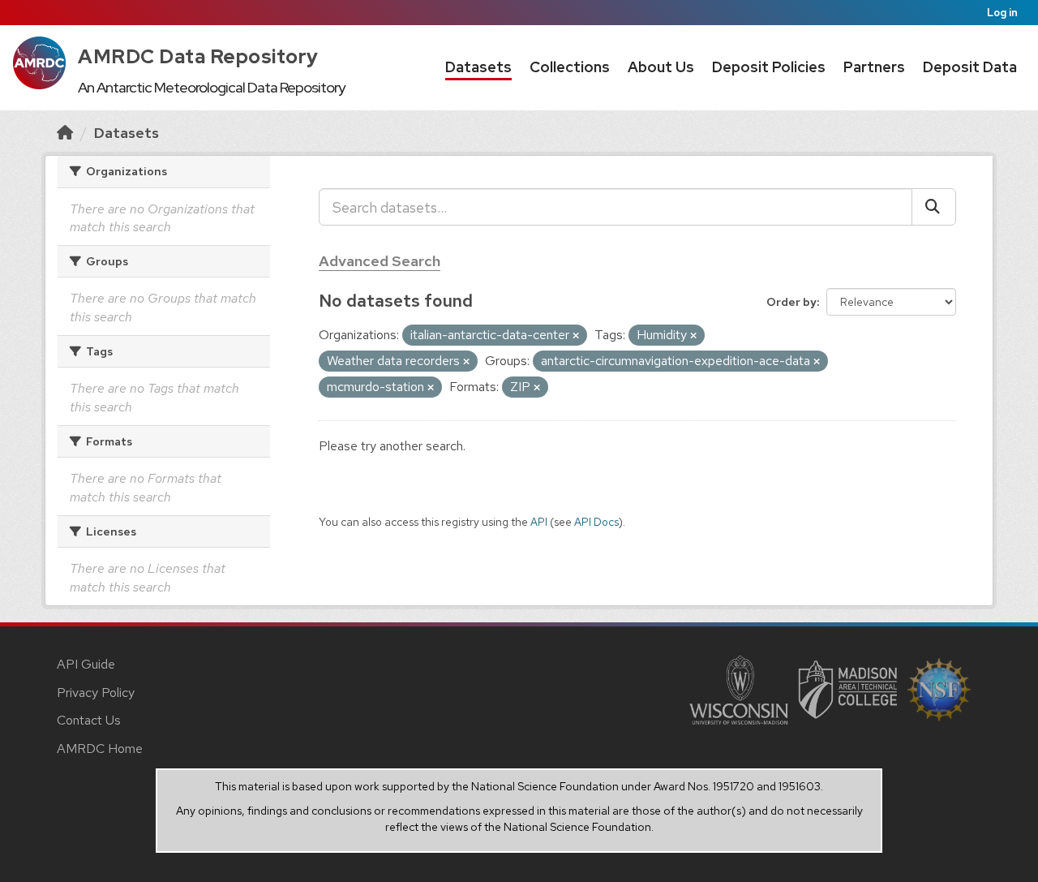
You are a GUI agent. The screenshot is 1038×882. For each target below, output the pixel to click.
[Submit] (933, 207)
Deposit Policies (769, 67)
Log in (1002, 12)
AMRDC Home (100, 748)
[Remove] (576, 336)
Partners (874, 67)
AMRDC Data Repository (198, 56)
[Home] (65, 132)
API (538, 521)
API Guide (86, 664)
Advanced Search (379, 261)
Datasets (478, 67)
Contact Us (89, 720)
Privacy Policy (96, 692)
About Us (661, 67)
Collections (570, 67)
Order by (791, 302)
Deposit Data (970, 67)
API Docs (596, 521)
